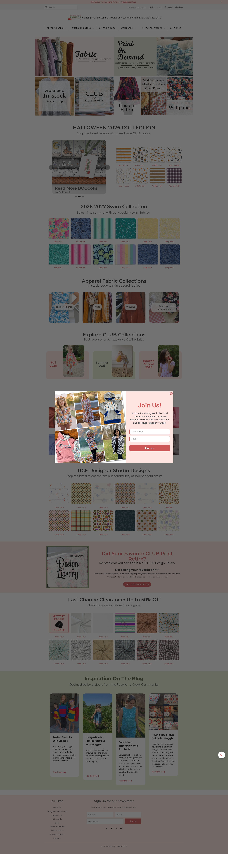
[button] (221, 755)
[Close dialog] (171, 393)
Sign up (149, 448)
